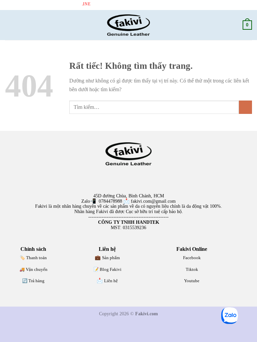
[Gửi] (245, 107)
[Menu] (9, 25)
